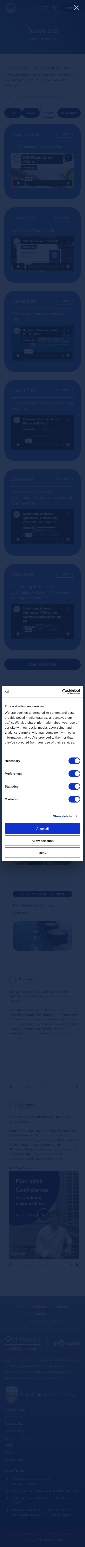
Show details (62, 816)
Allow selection (43, 840)
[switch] (74, 773)
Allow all (42, 828)
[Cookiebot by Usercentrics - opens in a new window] (62, 691)
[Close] (76, 7)
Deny (42, 853)
